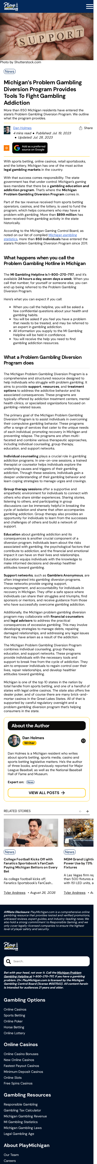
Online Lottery (14, 1033)
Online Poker (13, 1021)
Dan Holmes (22, 128)
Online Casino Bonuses (21, 1054)
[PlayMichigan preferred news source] (30, 147)
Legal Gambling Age (19, 1134)
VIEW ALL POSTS (44, 792)
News (9, 71)
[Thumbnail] (31, 833)
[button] (89, 6)
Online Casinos (15, 1009)
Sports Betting (14, 1015)
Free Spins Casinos (18, 1083)
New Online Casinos (19, 1060)
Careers (10, 1161)
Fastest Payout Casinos (21, 1066)
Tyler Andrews (14, 892)
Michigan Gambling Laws (23, 1128)
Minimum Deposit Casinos (23, 1072)
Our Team (11, 1155)
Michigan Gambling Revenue (25, 1116)
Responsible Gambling (21, 1104)
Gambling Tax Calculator (22, 1110)
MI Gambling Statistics (21, 1122)
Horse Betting (14, 1027)
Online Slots (13, 1078)
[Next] (87, 811)
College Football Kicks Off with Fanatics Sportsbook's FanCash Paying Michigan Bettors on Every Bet (30, 865)
